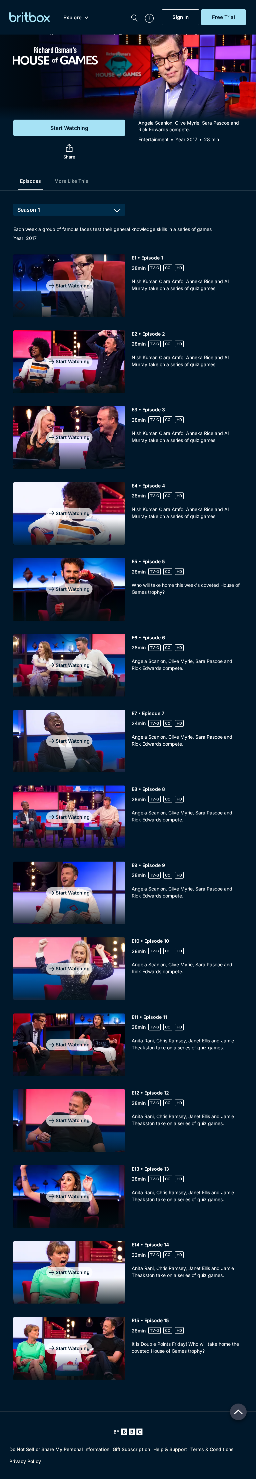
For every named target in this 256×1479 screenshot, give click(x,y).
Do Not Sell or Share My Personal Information (59, 1449)
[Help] (146, 17)
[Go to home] (128, 1431)
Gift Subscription (131, 1449)
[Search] (134, 17)
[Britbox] (29, 17)
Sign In (180, 17)
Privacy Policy (25, 1461)
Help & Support (170, 1449)
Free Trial (223, 17)
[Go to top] (238, 1412)
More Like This (71, 181)
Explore (72, 18)
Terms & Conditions (212, 1449)
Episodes (30, 181)
